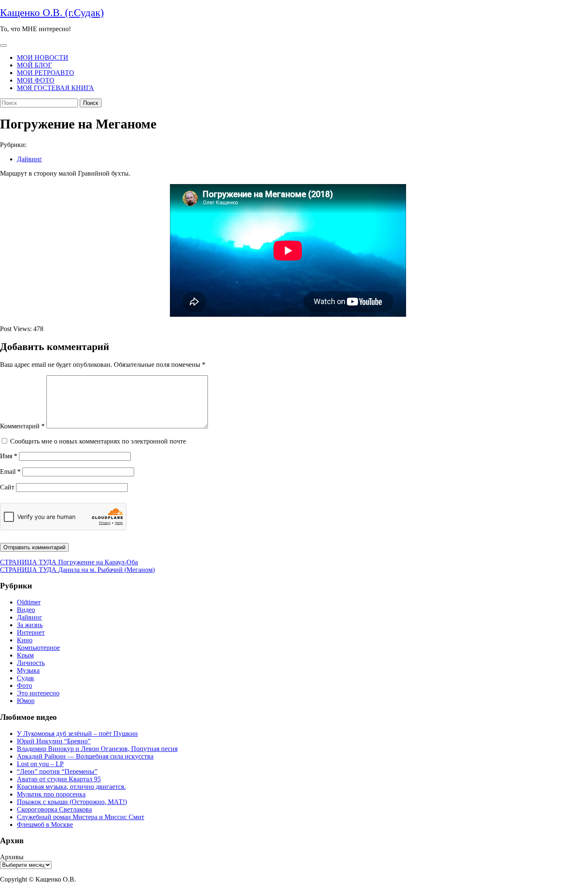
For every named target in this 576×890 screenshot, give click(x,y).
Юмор (26, 700)
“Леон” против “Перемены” (57, 771)
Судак (25, 678)
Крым (25, 655)
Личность (31, 662)
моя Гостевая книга (55, 87)
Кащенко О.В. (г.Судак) (52, 12)
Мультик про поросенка (51, 794)
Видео (26, 609)
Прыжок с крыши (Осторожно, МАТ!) (72, 801)
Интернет (31, 632)
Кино (24, 640)
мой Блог (34, 65)
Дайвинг (29, 159)
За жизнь (30, 624)
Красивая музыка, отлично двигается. (71, 786)
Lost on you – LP (40, 763)
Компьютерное (38, 647)
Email (10, 471)
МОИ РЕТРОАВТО (45, 72)
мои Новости (42, 57)
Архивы (12, 857)
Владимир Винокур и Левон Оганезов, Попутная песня (97, 748)
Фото (24, 685)
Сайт (7, 487)
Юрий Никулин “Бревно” (54, 741)
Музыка (28, 670)
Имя (8, 456)
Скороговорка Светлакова (54, 809)
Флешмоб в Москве (45, 824)
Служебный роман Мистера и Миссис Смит (80, 817)
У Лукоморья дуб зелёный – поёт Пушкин (77, 733)
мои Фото (35, 80)
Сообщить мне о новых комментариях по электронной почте (98, 441)
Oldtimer (28, 602)
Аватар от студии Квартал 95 (59, 779)
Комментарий (22, 426)
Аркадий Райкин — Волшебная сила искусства (85, 756)
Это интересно (38, 693)
